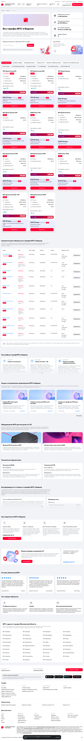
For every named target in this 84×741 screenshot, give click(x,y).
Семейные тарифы (17, 62)
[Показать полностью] (42, 373)
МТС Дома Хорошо (64, 71)
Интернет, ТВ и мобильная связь (71, 62)
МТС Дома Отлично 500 (10, 153)
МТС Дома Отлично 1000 (38, 195)
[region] (42, 401)
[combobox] (14, 45)
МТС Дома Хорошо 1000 (38, 153)
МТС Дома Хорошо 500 (10, 112)
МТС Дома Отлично (64, 112)
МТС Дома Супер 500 (9, 71)
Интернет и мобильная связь (54, 62)
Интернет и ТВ (40, 62)
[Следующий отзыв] (82, 573)
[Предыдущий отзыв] (79, 573)
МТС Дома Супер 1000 (37, 71)
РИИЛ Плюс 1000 (63, 153)
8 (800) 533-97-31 (68, 562)
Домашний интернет (29, 62)
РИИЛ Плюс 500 (35, 112)
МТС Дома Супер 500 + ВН (11, 195)
